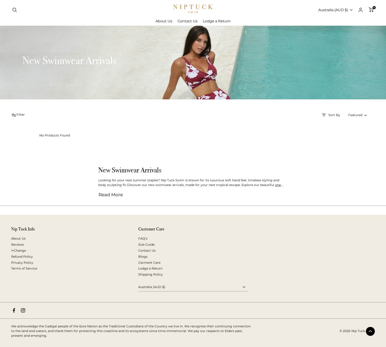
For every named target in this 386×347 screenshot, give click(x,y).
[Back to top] (370, 331)
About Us (18, 238)
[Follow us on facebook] (14, 310)
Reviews (17, 244)
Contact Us (147, 251)
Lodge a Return (150, 268)
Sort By (334, 115)
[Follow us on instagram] (23, 310)
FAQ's (142, 238)
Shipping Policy (150, 274)
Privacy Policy (22, 263)
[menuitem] (163, 21)
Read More (111, 194)
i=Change (18, 251)
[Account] (360, 10)
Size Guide (146, 244)
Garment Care (149, 263)
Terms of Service (24, 268)
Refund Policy (22, 257)
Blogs (142, 257)
